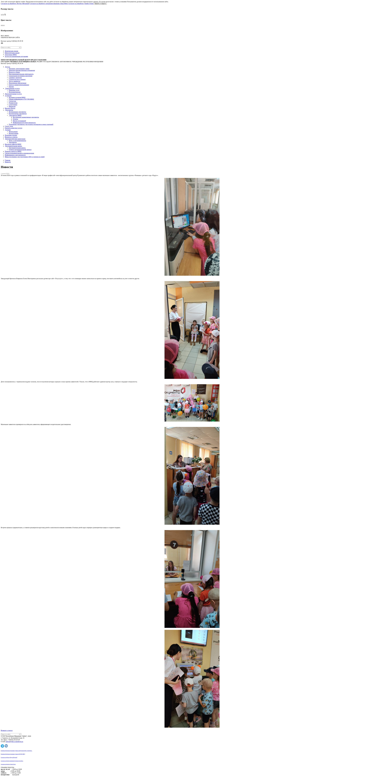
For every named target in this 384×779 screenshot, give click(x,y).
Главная (7, 160)
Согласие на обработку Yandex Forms (81, 3)
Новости (8, 162)
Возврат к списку (7, 730)
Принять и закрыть (100, 3)
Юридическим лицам (12, 53)
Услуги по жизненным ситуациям (16, 56)
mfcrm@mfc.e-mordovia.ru (14, 741)
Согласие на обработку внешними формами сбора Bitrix (49, 3)
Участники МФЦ (11, 54)
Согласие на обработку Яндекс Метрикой (15, 3)
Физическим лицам (11, 51)
